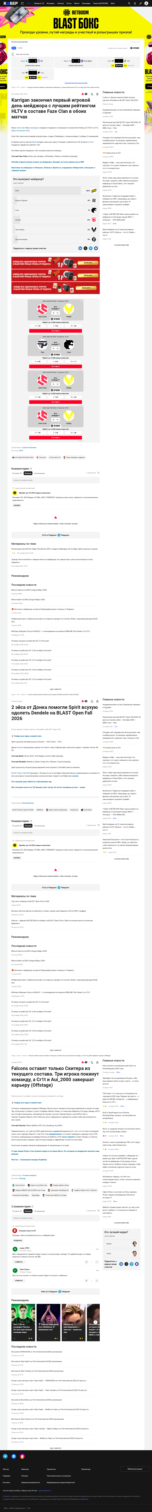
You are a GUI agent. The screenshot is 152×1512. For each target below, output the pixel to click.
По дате (15, 473)
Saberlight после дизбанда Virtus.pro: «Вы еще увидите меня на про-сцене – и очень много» (121, 1081)
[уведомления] (135, 3)
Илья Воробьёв (28, 803)
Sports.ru (8, 1496)
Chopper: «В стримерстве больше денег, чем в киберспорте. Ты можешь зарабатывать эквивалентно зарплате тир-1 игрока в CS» (121, 140)
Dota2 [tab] (20, 48)
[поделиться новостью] (97, 94)
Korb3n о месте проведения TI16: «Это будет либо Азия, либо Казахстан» (121, 1143)
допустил (58, 1131)
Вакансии (25, 1469)
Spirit (34, 142)
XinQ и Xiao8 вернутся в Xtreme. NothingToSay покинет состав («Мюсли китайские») (119, 1115)
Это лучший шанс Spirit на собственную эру (31, 781)
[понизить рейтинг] (97, 1262)
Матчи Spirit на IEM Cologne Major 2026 (28, 599)
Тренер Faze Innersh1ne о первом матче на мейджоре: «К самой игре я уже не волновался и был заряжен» (52, 560)
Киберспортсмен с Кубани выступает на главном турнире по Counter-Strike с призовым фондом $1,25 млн (54, 620)
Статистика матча (32, 65)
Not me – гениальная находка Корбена (29, 1159)
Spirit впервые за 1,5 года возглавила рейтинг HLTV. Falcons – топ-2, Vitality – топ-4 (119, 232)
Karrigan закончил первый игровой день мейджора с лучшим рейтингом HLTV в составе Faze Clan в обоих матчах (63, 87)
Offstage (22, 1178)
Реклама (24, 1476)
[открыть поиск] (129, 3)
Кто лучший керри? (116, 1232)
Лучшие (28, 473)
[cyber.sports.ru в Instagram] (23, 1457)
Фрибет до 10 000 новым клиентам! (34, 493)
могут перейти (68, 1137)
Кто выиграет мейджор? (28, 179)
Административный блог (30, 1482)
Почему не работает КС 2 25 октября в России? (31, 679)
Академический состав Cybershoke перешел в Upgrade (121, 111)
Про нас (6, 1469)
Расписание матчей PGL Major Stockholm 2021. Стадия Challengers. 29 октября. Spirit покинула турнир (54, 549)
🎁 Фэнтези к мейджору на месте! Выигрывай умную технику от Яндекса (42, 609)
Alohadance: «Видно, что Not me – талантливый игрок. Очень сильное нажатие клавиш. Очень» (121, 1179)
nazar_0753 (24, 1248)
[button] (97, 1249)
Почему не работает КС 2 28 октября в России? (31, 650)
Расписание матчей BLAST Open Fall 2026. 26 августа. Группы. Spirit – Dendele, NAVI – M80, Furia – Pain (122, 125)
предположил (55, 1134)
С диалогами (91, 473)
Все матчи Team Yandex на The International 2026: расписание (37, 1371)
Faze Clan (21, 127)
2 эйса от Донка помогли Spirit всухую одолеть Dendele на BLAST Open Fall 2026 (120, 98)
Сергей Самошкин (29, 447)
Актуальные (39, 473)
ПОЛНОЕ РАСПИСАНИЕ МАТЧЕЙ (76, 83)
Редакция (6, 1476)
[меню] (22, 3)
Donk (20, 747)
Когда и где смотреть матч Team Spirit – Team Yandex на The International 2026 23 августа (49, 1390)
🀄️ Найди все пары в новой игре (26, 736)
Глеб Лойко (25, 1269)
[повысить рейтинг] (86, 1262)
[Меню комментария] (97, 1249)
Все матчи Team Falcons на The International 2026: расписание (37, 1419)
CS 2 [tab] (13, 48)
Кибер (13, 87)
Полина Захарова (29, 1175)
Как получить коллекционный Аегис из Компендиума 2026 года (119, 1067)
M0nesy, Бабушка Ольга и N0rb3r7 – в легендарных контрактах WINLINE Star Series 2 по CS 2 (50, 631)
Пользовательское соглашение (59, 1476)
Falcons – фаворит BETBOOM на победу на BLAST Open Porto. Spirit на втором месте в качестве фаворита (52, 922)
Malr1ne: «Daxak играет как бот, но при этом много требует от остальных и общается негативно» (121, 1210)
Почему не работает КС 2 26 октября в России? (31, 669)
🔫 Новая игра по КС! (112, 153)
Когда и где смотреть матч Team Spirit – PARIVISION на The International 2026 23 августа (48, 1380)
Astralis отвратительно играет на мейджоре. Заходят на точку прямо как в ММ (47, 162)
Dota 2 (19, 1055)
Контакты (6, 1482)
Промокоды (85, 1469)
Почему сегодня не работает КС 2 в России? (30, 641)
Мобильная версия (135, 1469)
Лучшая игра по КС (27, 1230)
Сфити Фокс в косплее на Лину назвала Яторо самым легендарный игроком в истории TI (120, 1195)
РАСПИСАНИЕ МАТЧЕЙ (19, 42)
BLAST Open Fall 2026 (20, 773)
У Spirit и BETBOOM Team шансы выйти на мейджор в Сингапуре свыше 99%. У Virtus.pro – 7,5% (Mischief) (120, 217)
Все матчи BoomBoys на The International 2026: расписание (36, 1400)
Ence (91, 142)
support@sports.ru (44, 1490)
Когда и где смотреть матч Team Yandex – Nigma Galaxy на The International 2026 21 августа (49, 1428)
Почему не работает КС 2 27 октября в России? (31, 660)
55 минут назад (25, 1251)
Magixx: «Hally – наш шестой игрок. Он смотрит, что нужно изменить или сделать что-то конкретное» (121, 165)
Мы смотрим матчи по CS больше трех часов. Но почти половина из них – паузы (48, 787)
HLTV (21, 450)
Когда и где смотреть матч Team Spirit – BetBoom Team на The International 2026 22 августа (49, 1409)
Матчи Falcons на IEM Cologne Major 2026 (29, 590)
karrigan (34, 127)
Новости (23, 87)
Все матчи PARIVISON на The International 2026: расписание (36, 1352)
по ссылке (73, 776)
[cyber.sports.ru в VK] (14, 1457)
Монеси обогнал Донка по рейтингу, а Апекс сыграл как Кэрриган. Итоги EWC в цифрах (48, 911)
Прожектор (51, 1469)
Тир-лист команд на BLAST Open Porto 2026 (30, 901)
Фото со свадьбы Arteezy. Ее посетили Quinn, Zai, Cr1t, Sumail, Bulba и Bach (122, 1130)
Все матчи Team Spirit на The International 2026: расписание (36, 1361)
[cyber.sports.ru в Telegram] (6, 1457)
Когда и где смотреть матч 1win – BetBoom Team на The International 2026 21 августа (47, 1438)
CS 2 (18, 87)
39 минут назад (25, 1272)
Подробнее (84, 1499)
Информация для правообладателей (61, 1482)
